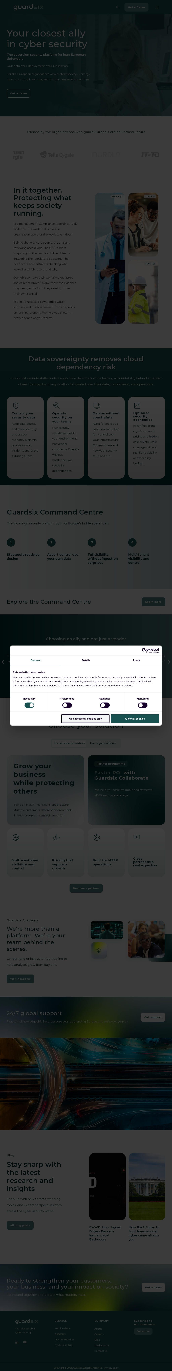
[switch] (67, 705)
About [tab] (136, 660)
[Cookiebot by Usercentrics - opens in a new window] (144, 650)
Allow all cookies (135, 718)
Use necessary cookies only (85, 718)
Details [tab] (86, 660)
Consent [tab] (36, 660)
